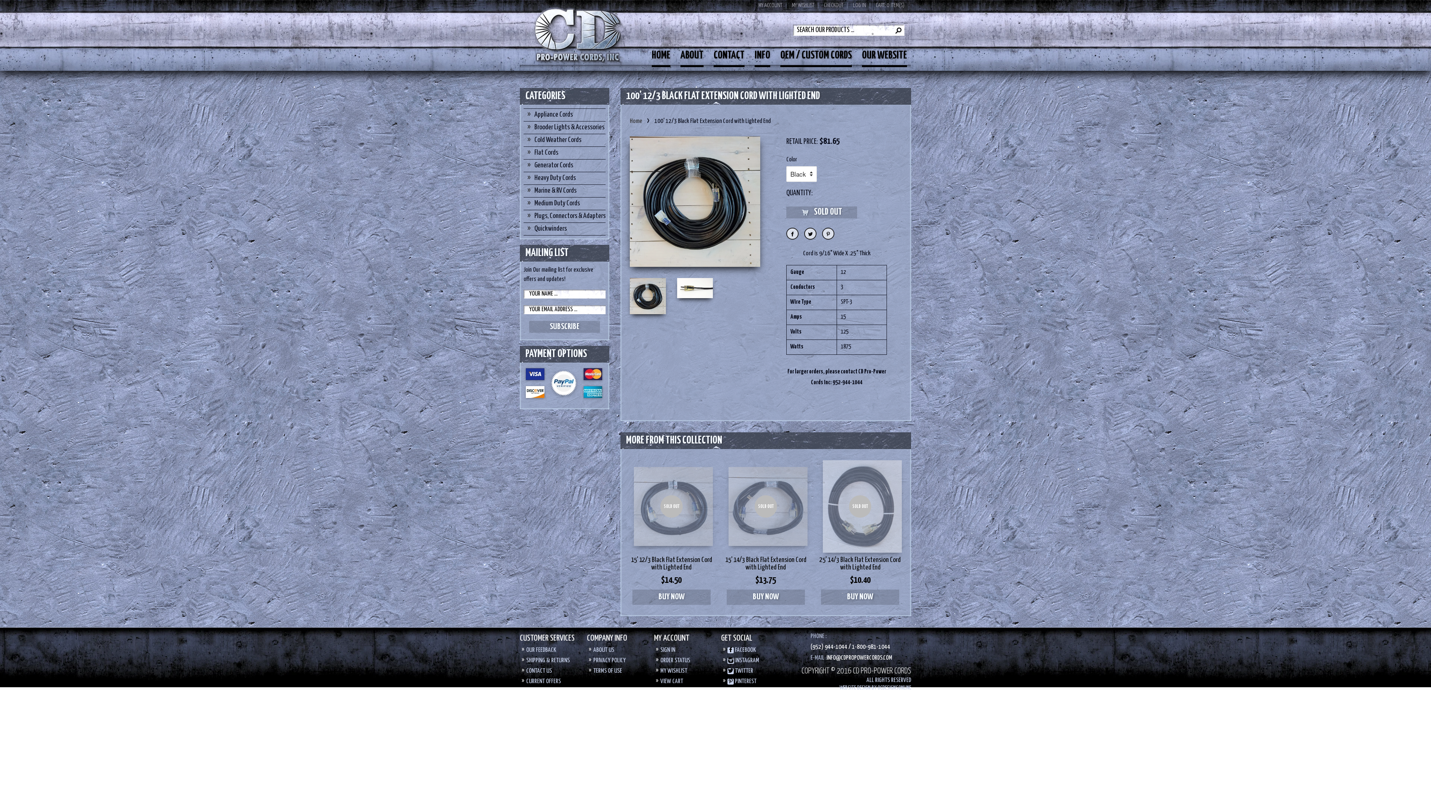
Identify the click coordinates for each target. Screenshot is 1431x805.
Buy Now (671, 597)
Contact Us (539, 671)
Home (636, 121)
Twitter (743, 671)
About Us (603, 650)
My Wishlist (803, 5)
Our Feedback (541, 650)
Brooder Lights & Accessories (569, 127)
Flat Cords (546, 152)
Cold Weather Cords (557, 139)
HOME (661, 55)
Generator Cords (553, 165)
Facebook (745, 650)
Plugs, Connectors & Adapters (570, 216)
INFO (762, 55)
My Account (770, 5)
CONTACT (729, 55)
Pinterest (745, 681)
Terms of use (607, 671)
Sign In (667, 650)
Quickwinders (550, 228)
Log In (859, 5)
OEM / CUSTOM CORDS (816, 55)
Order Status (675, 660)
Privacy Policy (609, 660)
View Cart (671, 681)
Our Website (884, 55)
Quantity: (799, 193)
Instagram (746, 660)
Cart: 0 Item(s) (890, 5)
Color (791, 159)
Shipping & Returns (548, 660)
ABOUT (692, 55)
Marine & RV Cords (555, 190)
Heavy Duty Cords (555, 177)
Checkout (833, 5)
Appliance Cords (553, 114)
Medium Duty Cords (557, 203)
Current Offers (543, 681)
